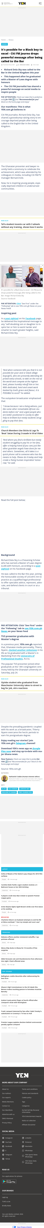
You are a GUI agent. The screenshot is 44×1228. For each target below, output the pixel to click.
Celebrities (5, 890)
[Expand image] (42, 266)
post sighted (11, 318)
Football (4, 901)
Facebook (31, 318)
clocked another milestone (23, 649)
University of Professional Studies (17, 657)
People (4, 879)
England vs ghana (9, 792)
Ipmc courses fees (25, 792)
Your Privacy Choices (24, 1227)
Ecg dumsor (13, 789)
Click (19, 303)
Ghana (11, 40)
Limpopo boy (25, 789)
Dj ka (4, 789)
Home (3, 40)
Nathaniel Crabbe (24, 64)
